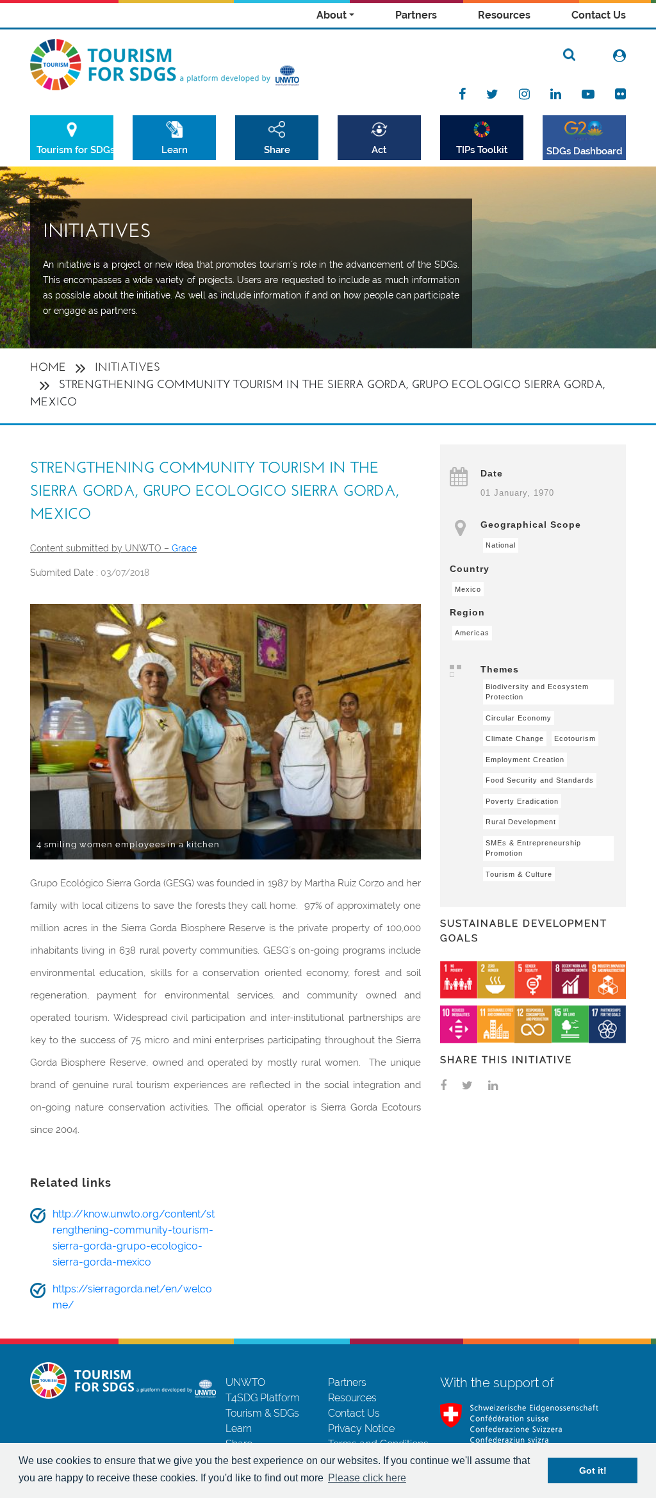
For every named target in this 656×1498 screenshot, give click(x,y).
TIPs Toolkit (482, 149)
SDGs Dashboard (584, 150)
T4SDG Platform (263, 1398)
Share (277, 149)
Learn (174, 149)
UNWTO (245, 1382)
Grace (184, 548)
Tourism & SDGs (262, 1413)
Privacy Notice (361, 1428)
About (331, 15)
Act (379, 149)
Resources (504, 15)
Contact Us (598, 15)
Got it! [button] (593, 1470)
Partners (416, 15)
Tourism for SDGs (75, 149)
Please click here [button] (367, 1477)
